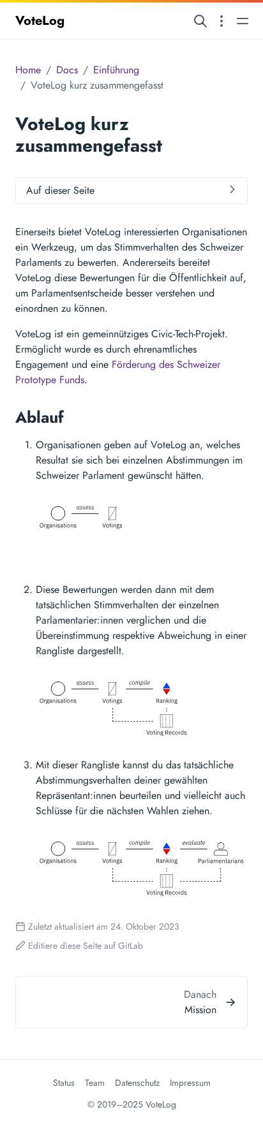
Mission (200, 1009)
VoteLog (39, 20)
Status (64, 1082)
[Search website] (200, 20)
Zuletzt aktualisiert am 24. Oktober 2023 (103, 926)
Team (95, 1082)
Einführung (116, 69)
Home (28, 69)
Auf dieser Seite (60, 190)
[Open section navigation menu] (221, 21)
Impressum (190, 1082)
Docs (67, 69)
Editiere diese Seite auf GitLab (85, 945)
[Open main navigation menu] (242, 20)
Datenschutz (137, 1082)
